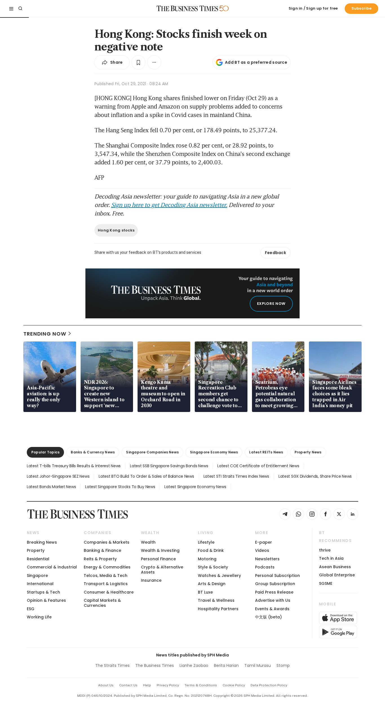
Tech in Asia (331, 558)
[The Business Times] (187, 8)
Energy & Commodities (107, 567)
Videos (262, 550)
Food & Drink (211, 550)
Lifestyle (206, 542)
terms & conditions (201, 685)
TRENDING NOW (44, 333)
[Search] (20, 8)
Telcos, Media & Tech (105, 575)
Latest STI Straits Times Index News (236, 476)
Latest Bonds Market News (51, 487)
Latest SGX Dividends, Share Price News (315, 476)
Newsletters (267, 559)
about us (106, 685)
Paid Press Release (274, 592)
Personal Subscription (277, 575)
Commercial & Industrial (52, 567)
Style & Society (213, 567)
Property (36, 550)
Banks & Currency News (93, 452)
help (147, 685)
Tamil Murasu (257, 665)
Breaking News (42, 542)
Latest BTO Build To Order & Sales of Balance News (146, 476)
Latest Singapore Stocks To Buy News (120, 487)
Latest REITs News (266, 452)
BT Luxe (205, 592)
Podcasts (265, 567)
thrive (325, 550)
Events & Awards (272, 609)
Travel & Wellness (216, 600)
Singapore (37, 575)
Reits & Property (100, 559)
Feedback (275, 252)
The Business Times (154, 665)
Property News (308, 452)
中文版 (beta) (268, 617)
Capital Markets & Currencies (102, 603)
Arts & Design (211, 584)
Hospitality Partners (218, 609)
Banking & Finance (102, 550)
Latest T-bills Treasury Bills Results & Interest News (74, 466)
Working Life (39, 617)
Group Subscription (275, 584)
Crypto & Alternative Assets (162, 569)
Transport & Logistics (106, 584)
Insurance (151, 580)
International (40, 584)
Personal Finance (158, 559)
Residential (38, 559)
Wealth (148, 542)
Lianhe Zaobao (194, 665)
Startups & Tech (43, 592)
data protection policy (269, 685)
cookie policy (234, 685)
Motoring (207, 559)
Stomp (283, 665)
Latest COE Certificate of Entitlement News (258, 466)
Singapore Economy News (214, 452)
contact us (128, 685)
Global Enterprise (337, 575)
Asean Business (335, 567)
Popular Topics (45, 452)
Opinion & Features (46, 600)
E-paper (263, 542)
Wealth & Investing (160, 550)
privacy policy (168, 685)
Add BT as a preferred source (256, 62)
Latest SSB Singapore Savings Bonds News (169, 466)
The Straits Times (112, 665)
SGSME (325, 583)
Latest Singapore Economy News (195, 487)
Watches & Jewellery (219, 575)
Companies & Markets (106, 542)
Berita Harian (226, 665)
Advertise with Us (272, 600)
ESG (30, 609)
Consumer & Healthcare (109, 592)
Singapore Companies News (152, 452)
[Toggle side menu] (11, 8)
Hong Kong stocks (116, 230)
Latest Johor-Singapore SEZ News (58, 476)
